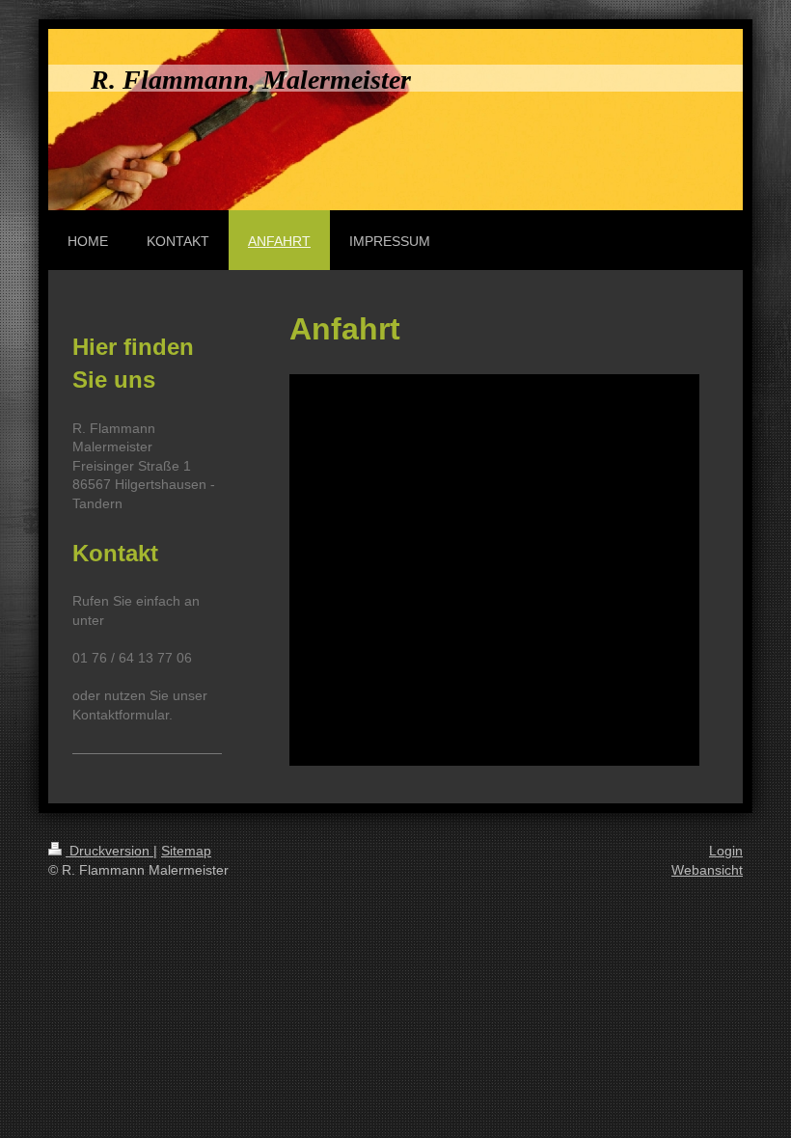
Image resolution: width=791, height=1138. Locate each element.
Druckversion (109, 850)
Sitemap (186, 850)
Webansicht (707, 870)
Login (726, 850)
